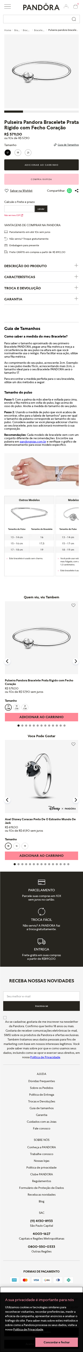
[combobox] (41, 19)
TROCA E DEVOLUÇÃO (22, 288)
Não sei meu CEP (12, 215)
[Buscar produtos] (74, 19)
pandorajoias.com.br (33, 441)
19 (18, 152)
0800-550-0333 (41, 1246)
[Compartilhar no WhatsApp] (69, 190)
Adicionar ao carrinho (42, 165)
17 (8, 152)
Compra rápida (41, 179)
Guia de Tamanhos (68, 144)
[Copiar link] (76, 191)
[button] (7, 6)
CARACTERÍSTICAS (19, 277)
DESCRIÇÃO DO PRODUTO (25, 266)
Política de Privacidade (28, 1329)
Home (7, 30)
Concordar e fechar (57, 1342)
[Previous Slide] (7, 661)
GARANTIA (13, 299)
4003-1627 (41, 1234)
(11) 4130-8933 (41, 1221)
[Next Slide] (76, 661)
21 (28, 152)
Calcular (40, 209)
